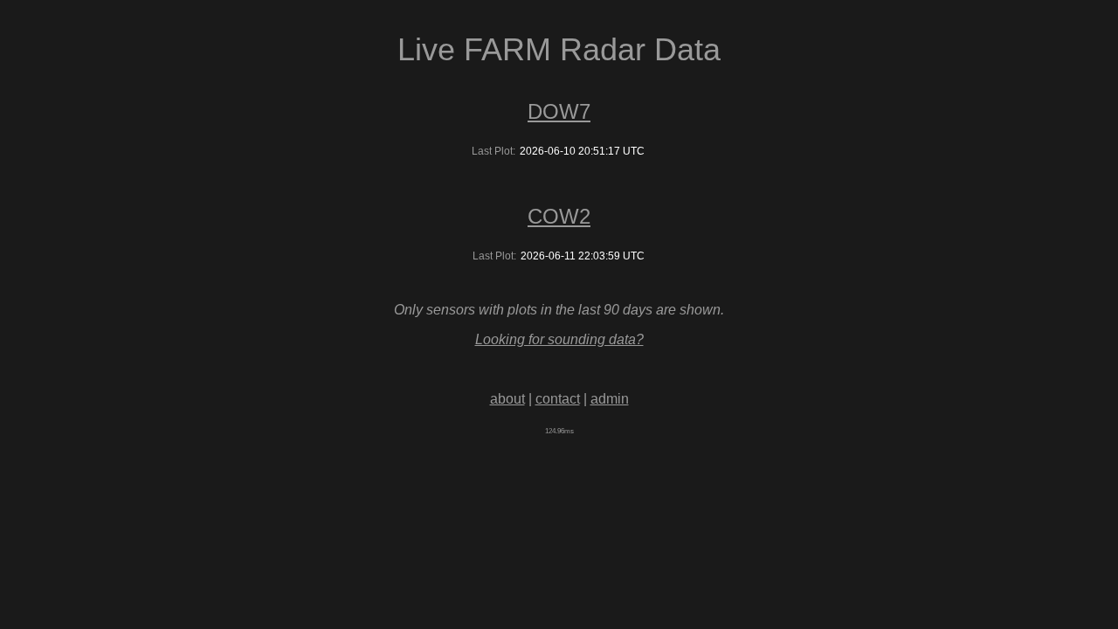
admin (609, 398)
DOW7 (559, 111)
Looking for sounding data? (559, 339)
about (507, 398)
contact (557, 398)
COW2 (559, 216)
